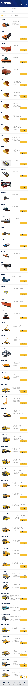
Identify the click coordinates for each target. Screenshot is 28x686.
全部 (2, 15)
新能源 (16, 15)
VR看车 (7, 15)
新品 (12, 15)
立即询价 (23, 26)
